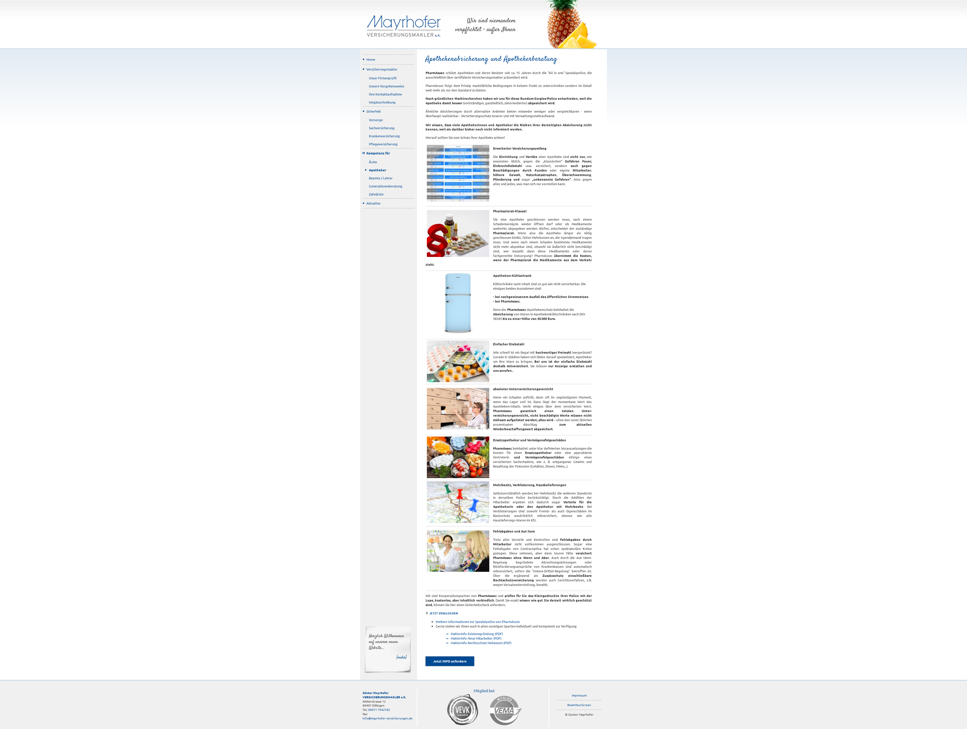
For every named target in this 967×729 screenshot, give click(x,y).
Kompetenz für (378, 153)
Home (370, 59)
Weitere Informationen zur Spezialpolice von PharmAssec (478, 621)
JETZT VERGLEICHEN (443, 613)
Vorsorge (376, 120)
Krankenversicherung (384, 136)
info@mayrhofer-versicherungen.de (387, 718)
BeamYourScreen (579, 705)
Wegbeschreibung (382, 102)
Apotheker (377, 170)
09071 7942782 (379, 710)
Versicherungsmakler (381, 69)
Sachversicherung (382, 128)
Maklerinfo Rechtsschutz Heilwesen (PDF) (481, 643)
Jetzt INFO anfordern (450, 661)
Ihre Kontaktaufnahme (385, 94)
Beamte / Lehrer (381, 178)
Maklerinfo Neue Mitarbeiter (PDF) (476, 638)
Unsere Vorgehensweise (386, 86)
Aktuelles (373, 203)
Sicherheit (373, 111)
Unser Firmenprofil (383, 78)
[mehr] (402, 657)
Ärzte (373, 162)
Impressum (579, 695)
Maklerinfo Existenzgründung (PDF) (477, 634)
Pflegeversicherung (383, 144)
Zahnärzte (376, 194)
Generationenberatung (385, 186)
